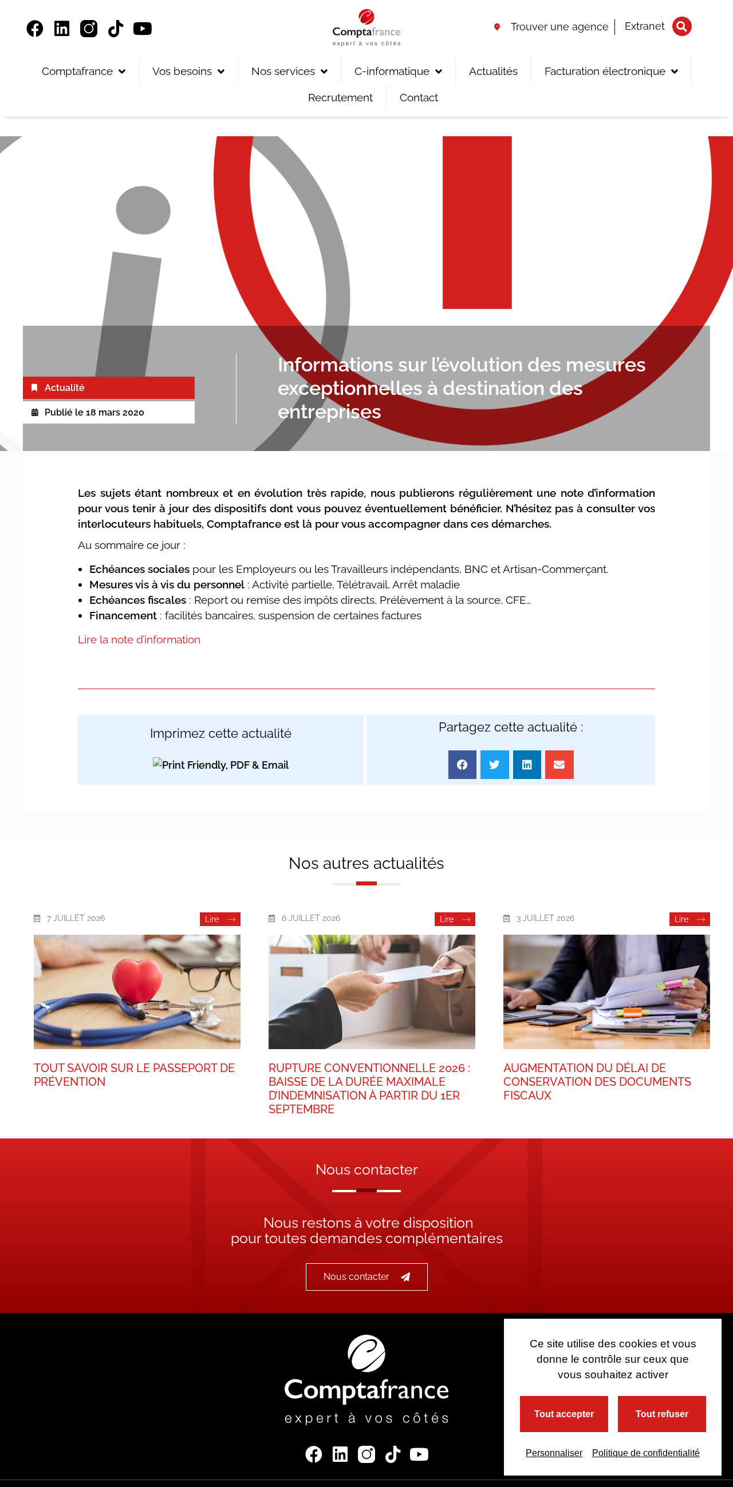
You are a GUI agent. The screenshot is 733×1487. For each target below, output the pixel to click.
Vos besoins (182, 71)
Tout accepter (564, 1414)
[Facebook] (35, 28)
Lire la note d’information (139, 639)
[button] (682, 26)
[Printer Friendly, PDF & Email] (221, 765)
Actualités (493, 71)
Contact (419, 97)
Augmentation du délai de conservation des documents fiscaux (597, 1081)
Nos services (283, 71)
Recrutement (340, 97)
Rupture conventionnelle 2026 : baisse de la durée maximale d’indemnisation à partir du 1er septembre (369, 1088)
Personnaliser (554, 1453)
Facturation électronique (605, 71)
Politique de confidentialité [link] (646, 1453)
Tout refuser (662, 1414)
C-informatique (391, 71)
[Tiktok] (115, 28)
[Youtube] (142, 28)
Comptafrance (77, 71)
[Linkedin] (61, 28)
